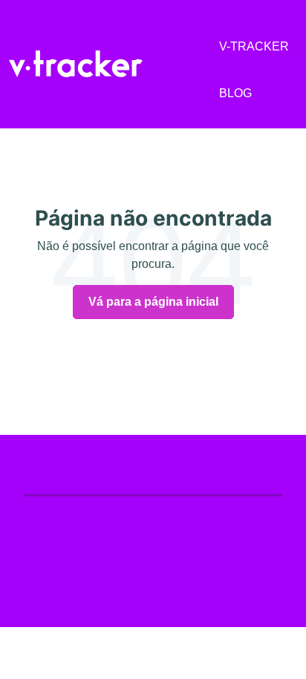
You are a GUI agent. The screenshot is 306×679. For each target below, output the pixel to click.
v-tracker (254, 46)
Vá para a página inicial (153, 301)
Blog (235, 93)
